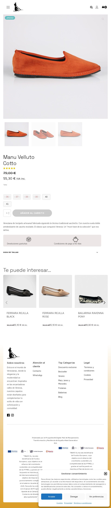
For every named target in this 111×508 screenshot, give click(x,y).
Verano (61, 376)
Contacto (37, 371)
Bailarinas (62, 392)
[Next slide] (104, 302)
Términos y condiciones (83, 503)
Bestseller (62, 371)
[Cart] (104, 7)
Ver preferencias (96, 496)
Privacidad (68, 503)
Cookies (60, 503)
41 (7, 204)
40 (46, 197)
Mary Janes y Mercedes (64, 382)
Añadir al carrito (32, 213)
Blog (60, 397)
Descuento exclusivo (67, 367)
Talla (5, 185)
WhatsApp (37, 375)
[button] (105, 473)
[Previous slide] (6, 302)
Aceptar (51, 496)
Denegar (74, 496)
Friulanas (62, 388)
